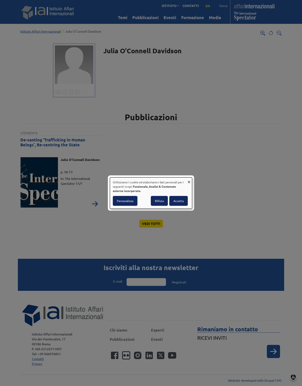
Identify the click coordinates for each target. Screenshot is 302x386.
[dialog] (151, 193)
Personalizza (125, 201)
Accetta (178, 201)
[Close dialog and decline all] (189, 180)
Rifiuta (159, 201)
